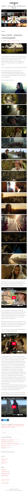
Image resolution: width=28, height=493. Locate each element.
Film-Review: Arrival (5, 445)
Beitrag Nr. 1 (4, 447)
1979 (13, 424)
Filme (7, 424)
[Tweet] (5, 420)
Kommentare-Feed (5, 473)
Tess (9, 427)
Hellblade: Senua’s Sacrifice (7, 439)
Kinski (22, 425)
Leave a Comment (16, 40)
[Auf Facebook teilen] (2, 420)
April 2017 (3, 461)
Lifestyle (7, 490)
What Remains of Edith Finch (7, 441)
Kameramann (18, 425)
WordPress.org (4, 475)
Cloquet (22, 424)
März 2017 (3, 462)
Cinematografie (17, 424)
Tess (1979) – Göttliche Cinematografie (11, 36)
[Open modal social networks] (8, 420)
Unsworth (12, 427)
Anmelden (3, 469)
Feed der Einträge (5, 471)
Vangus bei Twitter (5, 479)
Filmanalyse (3, 425)
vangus (14, 3)
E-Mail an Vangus (5, 483)
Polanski (3, 427)
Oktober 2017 (4, 459)
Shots (6, 427)
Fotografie (9, 425)
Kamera (13, 425)
